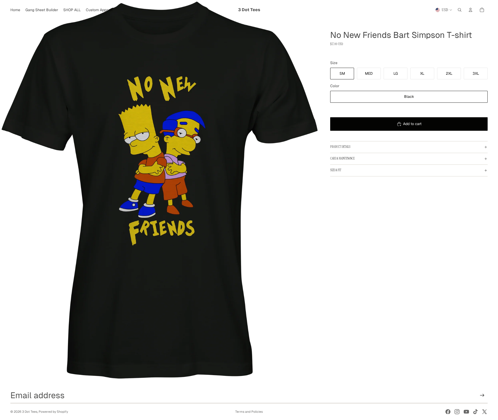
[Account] (470, 10)
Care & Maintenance (342, 158)
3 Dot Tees (29, 412)
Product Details (340, 147)
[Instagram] (457, 412)
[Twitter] (484, 412)
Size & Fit (335, 170)
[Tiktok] (475, 412)
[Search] (459, 10)
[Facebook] (448, 412)
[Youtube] (466, 412)
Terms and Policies (249, 412)
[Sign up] (482, 395)
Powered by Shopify (53, 412)
